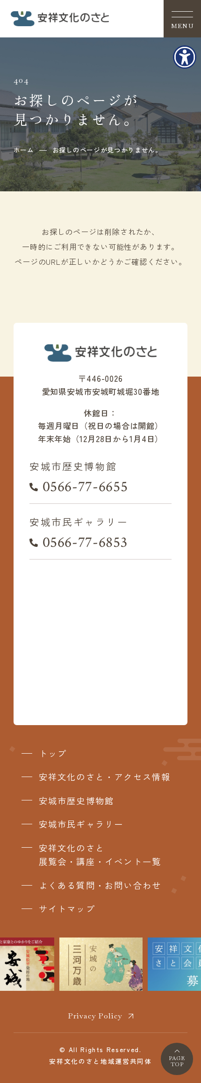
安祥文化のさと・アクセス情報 (105, 776)
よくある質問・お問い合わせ (100, 885)
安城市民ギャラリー (81, 824)
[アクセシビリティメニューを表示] (184, 57)
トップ (53, 753)
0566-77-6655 (85, 486)
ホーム (24, 149)
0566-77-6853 (85, 542)
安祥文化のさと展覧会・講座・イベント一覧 (100, 855)
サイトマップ (67, 908)
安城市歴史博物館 (77, 800)
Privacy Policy (95, 1016)
